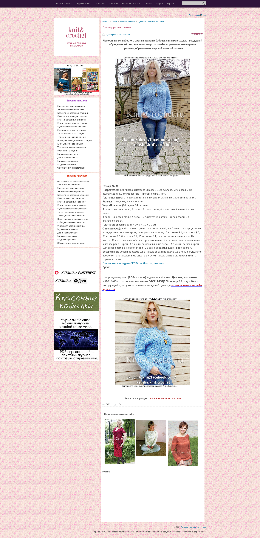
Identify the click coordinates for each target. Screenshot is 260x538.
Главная (106, 21)
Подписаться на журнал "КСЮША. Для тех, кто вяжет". (134, 263)
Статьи (114, 21)
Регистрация (194, 15)
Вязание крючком (77, 175)
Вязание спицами (127, 21)
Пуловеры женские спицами (151, 21)
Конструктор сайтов (190, 527)
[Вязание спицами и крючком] (76, 50)
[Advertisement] (152, 497)
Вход (203, 15)
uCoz (203, 527)
